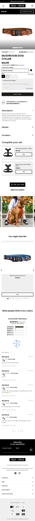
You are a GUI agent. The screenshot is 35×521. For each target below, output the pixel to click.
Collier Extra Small (9, 80)
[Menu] (3, 5)
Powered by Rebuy (17, 178)
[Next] (33, 270)
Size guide (30, 74)
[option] (17, 1)
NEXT (31, 450)
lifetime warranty (13, 103)
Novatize (26, 519)
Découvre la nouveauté (17, 1)
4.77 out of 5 (21, 322)
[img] (5, 357)
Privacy (23, 502)
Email (17, 448)
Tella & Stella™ (14, 519)
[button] (23, 52)
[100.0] (17, 343)
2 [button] (15, 431)
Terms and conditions (15, 502)
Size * (3, 73)
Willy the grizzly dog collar (17, 275)
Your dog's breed (7, 67)
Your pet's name (6, 448)
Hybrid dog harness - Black (24, 148)
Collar (4, 52)
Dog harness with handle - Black (23, 165)
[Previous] (1, 270)
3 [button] (18, 431)
